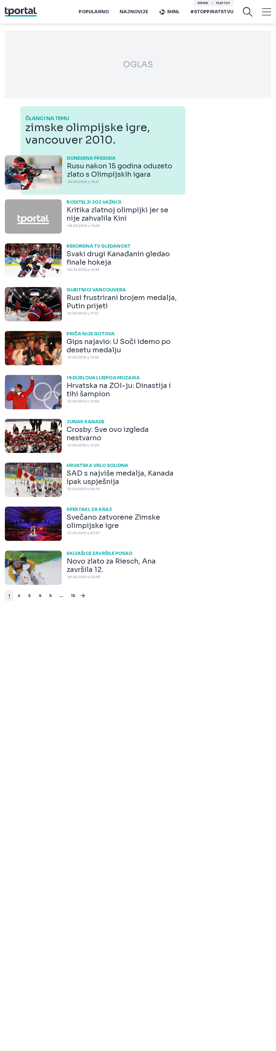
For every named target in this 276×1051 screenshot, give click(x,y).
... (61, 595)
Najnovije (134, 12)
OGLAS (138, 64)
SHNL (173, 12)
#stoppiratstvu (211, 12)
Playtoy (223, 3)
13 (73, 595)
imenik (203, 3)
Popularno (94, 12)
